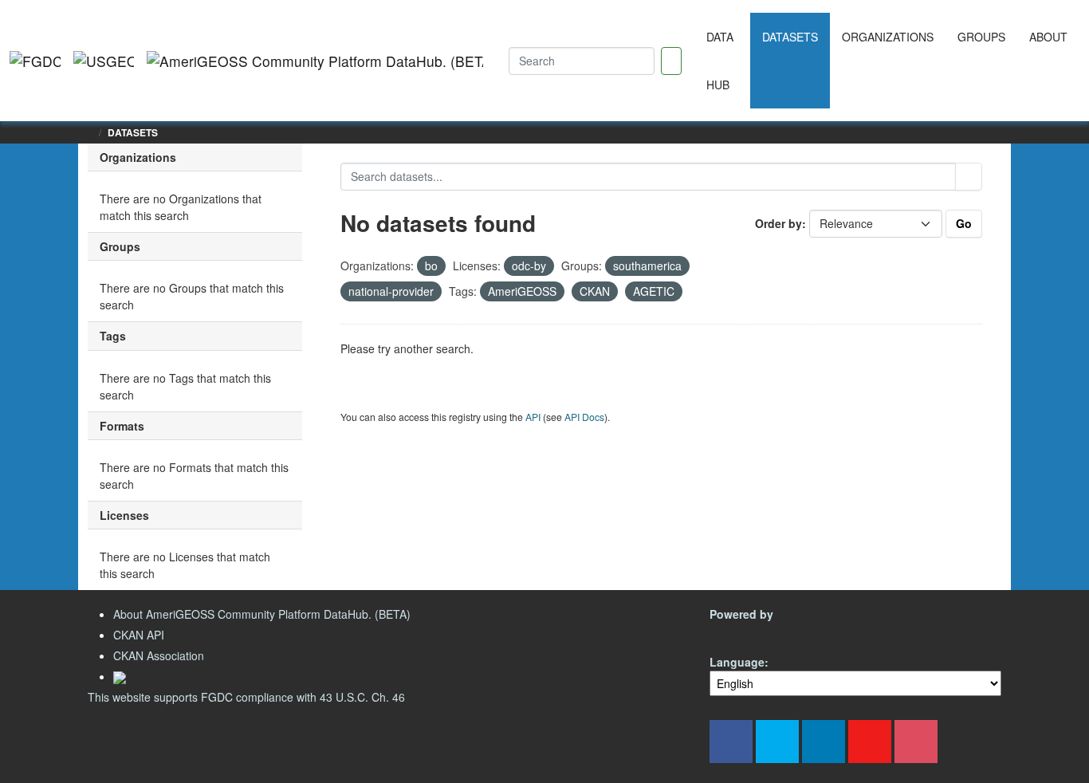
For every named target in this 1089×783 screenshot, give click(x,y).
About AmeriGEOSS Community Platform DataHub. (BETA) (262, 614)
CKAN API (138, 635)
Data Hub (719, 60)
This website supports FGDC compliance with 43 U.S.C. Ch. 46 (246, 697)
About (1048, 37)
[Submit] (968, 177)
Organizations (888, 37)
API (533, 416)
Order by (778, 223)
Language (737, 662)
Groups (981, 37)
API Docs (584, 416)
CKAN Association (158, 655)
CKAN (737, 632)
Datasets (790, 37)
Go (964, 223)
